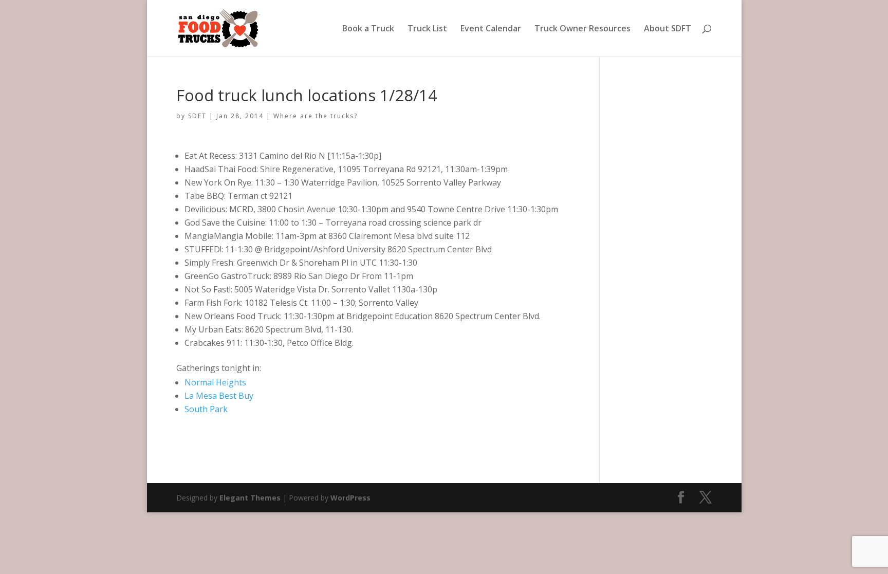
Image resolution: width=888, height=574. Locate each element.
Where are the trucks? (315, 116)
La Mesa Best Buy (218, 395)
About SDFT (667, 29)
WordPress (350, 498)
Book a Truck (368, 29)
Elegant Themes (250, 498)
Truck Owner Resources (582, 29)
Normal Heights (215, 382)
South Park (206, 409)
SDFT (197, 116)
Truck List (427, 29)
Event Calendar (490, 29)
